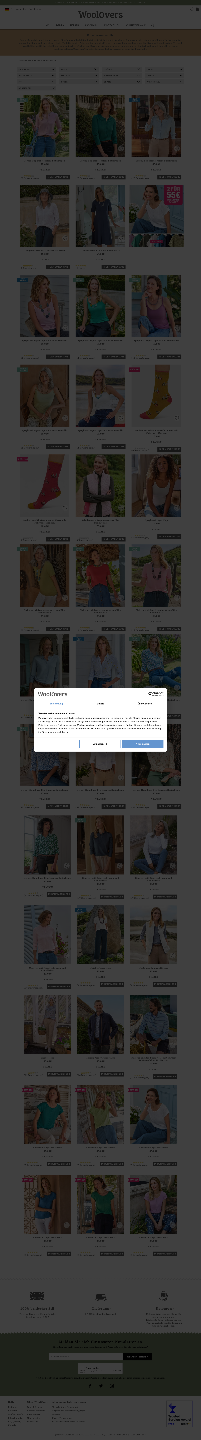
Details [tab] (100, 703)
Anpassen (98, 744)
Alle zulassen (142, 744)
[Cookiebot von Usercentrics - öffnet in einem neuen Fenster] (150, 694)
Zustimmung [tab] (56, 703)
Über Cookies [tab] (145, 703)
